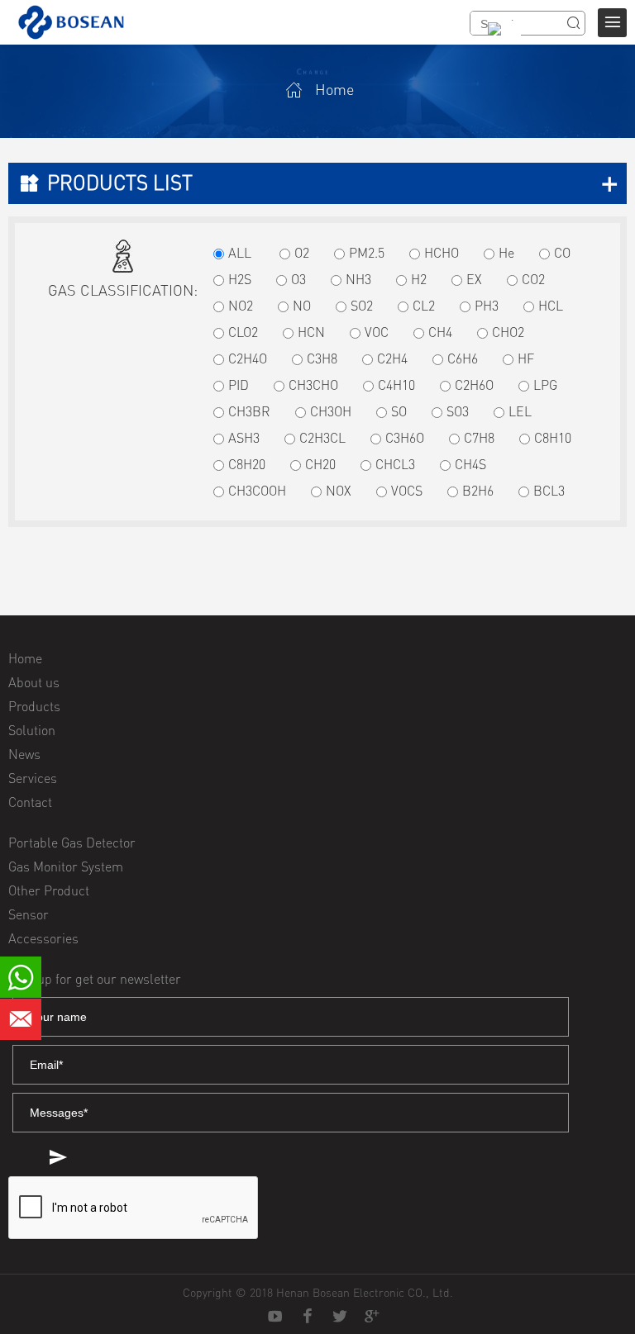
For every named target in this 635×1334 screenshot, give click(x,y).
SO (399, 411)
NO (302, 305)
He (506, 252)
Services (32, 778)
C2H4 (392, 358)
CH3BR (249, 411)
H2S (239, 279)
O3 (298, 279)
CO (562, 252)
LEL (520, 411)
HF (526, 358)
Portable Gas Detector (72, 842)
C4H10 (396, 385)
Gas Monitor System (65, 866)
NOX (338, 490)
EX (474, 279)
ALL (239, 252)
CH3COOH (257, 490)
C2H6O (474, 385)
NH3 (358, 279)
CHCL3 (395, 464)
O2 (301, 252)
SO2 (362, 305)
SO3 (457, 411)
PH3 (487, 305)
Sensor (28, 914)
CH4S (470, 464)
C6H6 (462, 358)
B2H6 (478, 490)
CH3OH (330, 411)
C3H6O (404, 438)
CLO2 (243, 332)
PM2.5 (366, 252)
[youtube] (275, 1317)
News (24, 754)
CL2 (424, 305)
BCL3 (549, 490)
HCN (311, 332)
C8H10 (552, 438)
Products (34, 706)
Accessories (43, 938)
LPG (545, 385)
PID (238, 385)
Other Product (48, 890)
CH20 (320, 464)
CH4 (440, 332)
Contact (30, 802)
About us (34, 682)
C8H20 (246, 464)
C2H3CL (322, 438)
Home (334, 89)
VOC (377, 332)
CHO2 (508, 332)
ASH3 (244, 438)
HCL (550, 305)
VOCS (407, 490)
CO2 (533, 279)
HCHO (441, 252)
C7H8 (479, 438)
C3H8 (322, 358)
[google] (372, 1317)
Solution (31, 730)
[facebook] (307, 1317)
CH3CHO (313, 385)
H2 (419, 279)
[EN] (500, 40)
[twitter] (340, 1317)
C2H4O (247, 358)
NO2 (240, 305)
